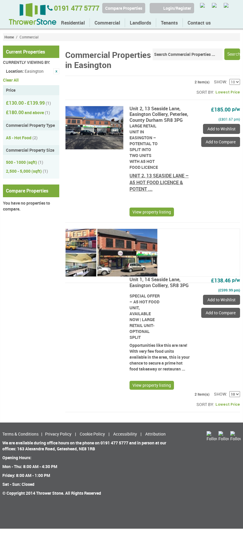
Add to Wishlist (221, 129)
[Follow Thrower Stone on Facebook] (217, 8)
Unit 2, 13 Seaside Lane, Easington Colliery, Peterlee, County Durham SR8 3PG (159, 114)
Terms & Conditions (20, 434)
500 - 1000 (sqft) (24, 162)
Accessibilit (124, 434)
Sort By (204, 92)
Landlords (140, 23)
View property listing (151, 212)
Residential (73, 23)
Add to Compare (221, 142)
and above (28, 112)
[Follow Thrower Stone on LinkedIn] (229, 8)
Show (220, 82)
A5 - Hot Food (22, 137)
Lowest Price (227, 92)
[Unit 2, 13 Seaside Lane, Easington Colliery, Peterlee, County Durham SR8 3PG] (94, 128)
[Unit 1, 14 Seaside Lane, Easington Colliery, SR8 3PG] (152, 253)
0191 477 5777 (75, 8)
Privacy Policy (58, 434)
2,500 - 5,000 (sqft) (27, 171)
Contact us (199, 23)
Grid (69, 92)
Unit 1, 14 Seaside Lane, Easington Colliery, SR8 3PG (159, 282)
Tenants (169, 23)
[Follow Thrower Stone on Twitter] (205, 8)
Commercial (107, 23)
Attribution (155, 434)
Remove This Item (56, 71)
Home (9, 37)
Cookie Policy (92, 434)
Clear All (11, 80)
